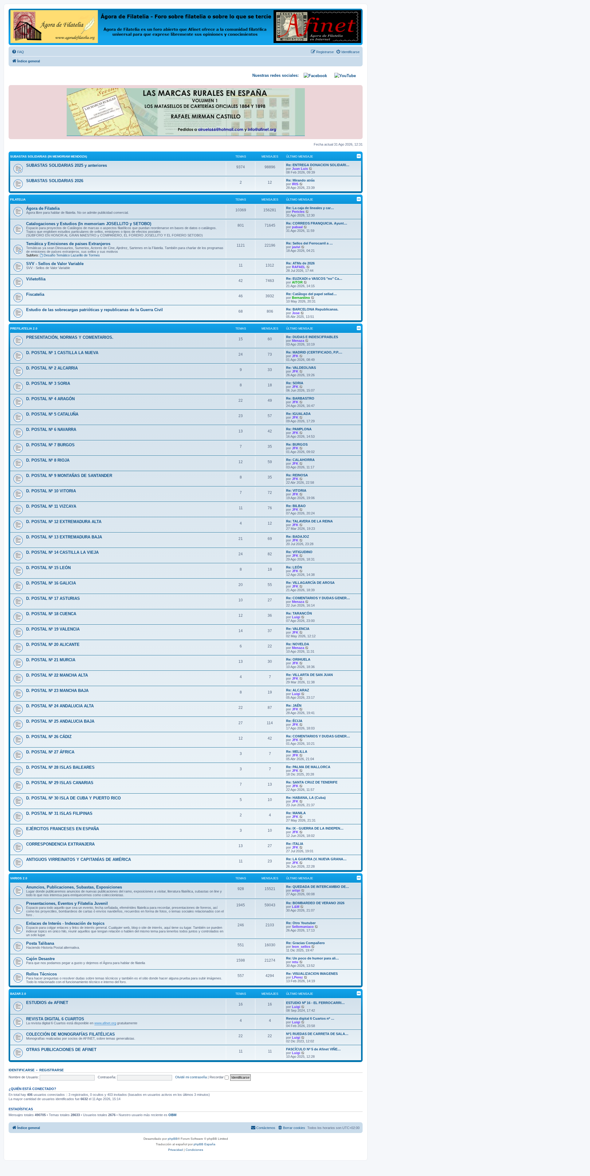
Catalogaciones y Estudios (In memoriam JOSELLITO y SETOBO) (88, 223)
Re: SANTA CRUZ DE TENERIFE (311, 782)
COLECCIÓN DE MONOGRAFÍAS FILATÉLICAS (70, 1034)
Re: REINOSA (297, 475)
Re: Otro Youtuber (301, 923)
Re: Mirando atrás (300, 180)
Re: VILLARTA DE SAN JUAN (309, 675)
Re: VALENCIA (297, 629)
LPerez (297, 977)
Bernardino (301, 297)
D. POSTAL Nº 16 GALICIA (51, 583)
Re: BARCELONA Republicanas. (312, 309)
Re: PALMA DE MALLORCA (308, 767)
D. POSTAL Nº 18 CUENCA (51, 613)
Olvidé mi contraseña (191, 1077)
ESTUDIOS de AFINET (47, 1002)
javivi (296, 247)
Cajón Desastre (40, 958)
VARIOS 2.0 (18, 878)
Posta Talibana (40, 943)
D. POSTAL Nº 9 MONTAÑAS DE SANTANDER (69, 475)
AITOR (297, 282)
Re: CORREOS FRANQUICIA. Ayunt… (316, 223)
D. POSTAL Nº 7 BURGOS (50, 445)
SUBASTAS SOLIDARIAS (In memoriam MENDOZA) (48, 156)
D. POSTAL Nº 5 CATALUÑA (52, 414)
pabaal (297, 227)
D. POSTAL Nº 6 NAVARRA (51, 429)
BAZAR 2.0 (18, 993)
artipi (296, 890)
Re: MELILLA (296, 751)
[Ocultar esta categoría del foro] (359, 156)
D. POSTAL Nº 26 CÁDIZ (49, 736)
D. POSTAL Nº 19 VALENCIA (53, 629)
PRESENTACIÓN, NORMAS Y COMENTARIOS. (69, 337)
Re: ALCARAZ (297, 690)
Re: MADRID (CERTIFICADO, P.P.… (314, 352)
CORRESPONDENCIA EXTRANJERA (60, 844)
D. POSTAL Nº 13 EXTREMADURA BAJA (64, 537)
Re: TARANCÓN (299, 613)
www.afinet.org (105, 1023)
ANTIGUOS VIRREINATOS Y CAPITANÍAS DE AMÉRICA (78, 859)
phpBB (173, 1138)
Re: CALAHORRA (300, 460)
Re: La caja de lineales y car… (310, 208)
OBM (172, 1115)
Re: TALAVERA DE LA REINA (309, 521)
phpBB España (204, 1144)
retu (295, 962)
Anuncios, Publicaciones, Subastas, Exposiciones (74, 887)
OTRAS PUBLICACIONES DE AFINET (61, 1049)
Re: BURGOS (297, 444)
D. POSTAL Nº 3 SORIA (48, 383)
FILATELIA (18, 199)
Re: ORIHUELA (298, 659)
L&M (295, 906)
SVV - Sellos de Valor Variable (55, 263)
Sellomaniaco (303, 926)
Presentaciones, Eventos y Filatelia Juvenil (67, 903)
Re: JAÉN (293, 705)
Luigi (296, 617)
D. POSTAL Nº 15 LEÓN (48, 567)
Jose (296, 313)
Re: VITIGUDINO (299, 552)
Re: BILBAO (296, 506)
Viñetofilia (35, 279)
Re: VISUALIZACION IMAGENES (312, 973)
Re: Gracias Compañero (305, 943)
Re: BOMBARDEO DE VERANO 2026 (315, 903)
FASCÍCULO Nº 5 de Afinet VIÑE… (313, 1049)
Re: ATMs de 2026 (300, 263)
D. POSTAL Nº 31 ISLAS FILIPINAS (59, 813)
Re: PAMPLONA (299, 429)
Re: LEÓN (294, 567)
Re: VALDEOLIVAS (301, 367)
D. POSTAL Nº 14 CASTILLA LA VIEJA (62, 552)
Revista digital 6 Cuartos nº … (310, 1018)
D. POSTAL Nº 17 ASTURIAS (53, 598)
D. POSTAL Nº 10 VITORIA (51, 491)
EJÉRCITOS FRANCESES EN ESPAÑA (62, 828)
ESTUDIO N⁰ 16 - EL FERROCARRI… (315, 1003)
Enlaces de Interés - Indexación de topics (65, 923)
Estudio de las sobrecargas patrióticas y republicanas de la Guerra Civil (94, 309)
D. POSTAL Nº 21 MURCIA (50, 660)
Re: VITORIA (296, 490)
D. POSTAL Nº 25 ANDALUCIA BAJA (60, 721)
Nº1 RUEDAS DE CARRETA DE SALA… (317, 1034)
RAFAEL (298, 267)
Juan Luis (300, 168)
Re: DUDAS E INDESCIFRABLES (312, 337)
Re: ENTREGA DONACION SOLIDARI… (317, 165)
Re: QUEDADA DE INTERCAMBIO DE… (317, 887)
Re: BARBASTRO (300, 398)
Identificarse (21, 1070)
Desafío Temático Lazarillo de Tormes (72, 255)
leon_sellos (301, 946)
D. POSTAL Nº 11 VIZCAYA (51, 506)
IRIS (295, 184)
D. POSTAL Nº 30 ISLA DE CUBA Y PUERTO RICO (73, 798)
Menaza (298, 340)
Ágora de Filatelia (43, 208)
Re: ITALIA (294, 844)
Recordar (217, 1077)
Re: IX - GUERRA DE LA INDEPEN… (315, 828)
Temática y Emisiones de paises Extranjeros (68, 243)
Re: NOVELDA (297, 644)
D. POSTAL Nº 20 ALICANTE (53, 644)
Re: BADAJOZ (297, 536)
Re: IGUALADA (298, 414)
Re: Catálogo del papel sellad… (311, 294)
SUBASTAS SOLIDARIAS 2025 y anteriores (66, 165)
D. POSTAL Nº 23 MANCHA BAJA (57, 690)
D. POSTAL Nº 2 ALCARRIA (52, 368)
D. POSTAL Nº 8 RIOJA (47, 460)
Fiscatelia (35, 294)
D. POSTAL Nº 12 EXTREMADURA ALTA (63, 521)
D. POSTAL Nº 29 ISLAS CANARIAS (59, 782)
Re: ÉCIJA (294, 721)
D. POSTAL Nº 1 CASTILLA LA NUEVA (62, 352)
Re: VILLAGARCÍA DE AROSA (310, 582)
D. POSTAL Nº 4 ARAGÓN (50, 399)
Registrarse (51, 1070)
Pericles (298, 211)
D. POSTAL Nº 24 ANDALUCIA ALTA (60, 706)
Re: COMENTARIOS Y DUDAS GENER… (318, 598)
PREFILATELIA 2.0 (23, 328)
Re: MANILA (296, 813)
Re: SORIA (294, 383)
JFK (295, 356)
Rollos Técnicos (41, 974)
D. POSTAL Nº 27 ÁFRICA (50, 752)
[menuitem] (18, 52)
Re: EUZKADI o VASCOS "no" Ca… (314, 278)
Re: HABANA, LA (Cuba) (306, 797)
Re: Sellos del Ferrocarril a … (309, 243)
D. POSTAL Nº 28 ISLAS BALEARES (60, 767)
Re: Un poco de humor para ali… (312, 958)
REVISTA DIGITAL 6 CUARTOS (55, 1019)
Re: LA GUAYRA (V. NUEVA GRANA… (316, 859)
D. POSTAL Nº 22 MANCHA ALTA (57, 675)
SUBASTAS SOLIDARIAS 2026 (54, 180)
